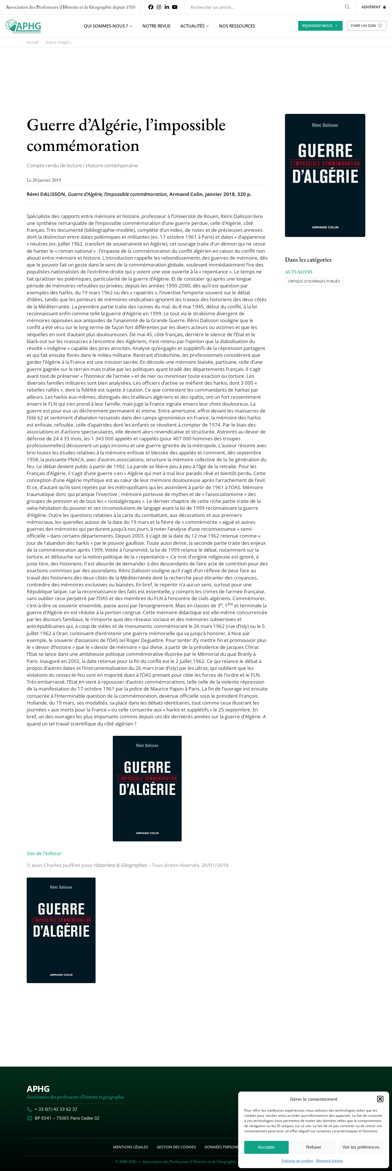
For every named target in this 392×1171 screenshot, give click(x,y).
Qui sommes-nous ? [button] (106, 26)
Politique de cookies (297, 1160)
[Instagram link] (159, 7)
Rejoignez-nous (317, 25)
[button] (380, 1099)
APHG (38, 1088)
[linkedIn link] (167, 7)
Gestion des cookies (176, 1146)
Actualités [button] (193, 26)
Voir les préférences (361, 1147)
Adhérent (371, 6)
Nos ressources (237, 26)
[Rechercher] (347, 7)
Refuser (313, 1147)
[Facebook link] (151, 7)
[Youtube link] (175, 7)
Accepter (266, 1147)
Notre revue (156, 26)
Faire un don (363, 25)
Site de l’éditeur (44, 853)
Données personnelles (227, 1146)
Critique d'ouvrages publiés (314, 281)
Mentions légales (329, 1160)
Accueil (32, 42)
